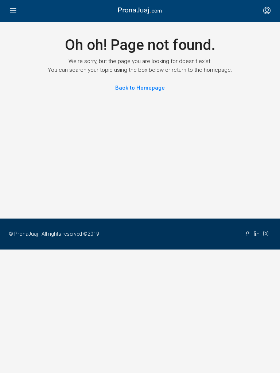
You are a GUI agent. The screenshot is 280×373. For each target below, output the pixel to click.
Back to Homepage (140, 88)
